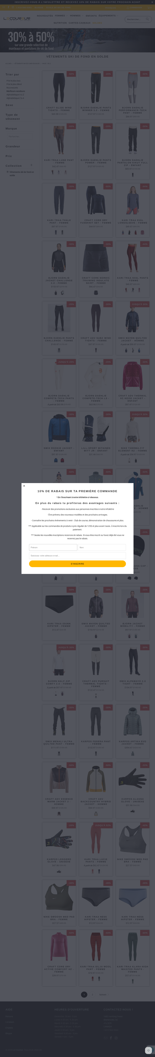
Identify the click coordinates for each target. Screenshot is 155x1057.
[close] (24, 486)
